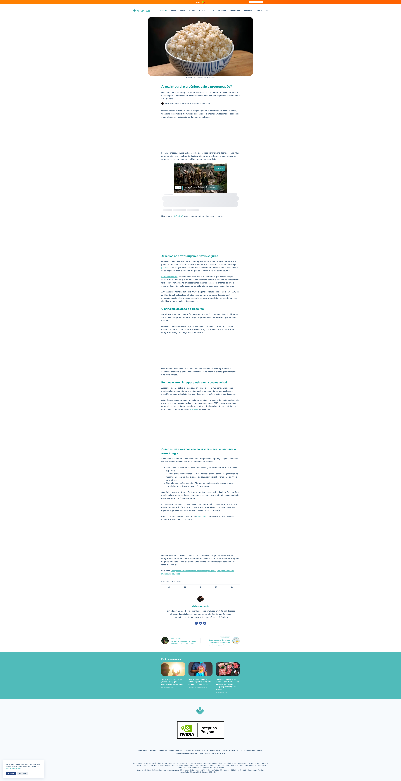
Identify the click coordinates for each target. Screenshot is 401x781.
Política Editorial (213, 750)
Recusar (22, 773)
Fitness (192, 10)
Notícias (163, 10)
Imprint (260, 750)
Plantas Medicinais (219, 10)
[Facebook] (169, 587)
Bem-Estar (248, 10)
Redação (153, 750)
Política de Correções (231, 750)
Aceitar (11, 773)
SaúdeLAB (178, 216)
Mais (258, 10)
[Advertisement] (200, 136)
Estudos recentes (169, 277)
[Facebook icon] (196, 623)
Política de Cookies (248, 750)
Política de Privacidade (13, 768)
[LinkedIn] (216, 587)
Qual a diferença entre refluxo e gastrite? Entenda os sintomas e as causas (199, 681)
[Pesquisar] (267, 10)
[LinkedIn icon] (200, 623)
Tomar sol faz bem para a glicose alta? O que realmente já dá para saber (172, 681)
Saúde (173, 10)
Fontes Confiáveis (175, 750)
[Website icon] (204, 623)
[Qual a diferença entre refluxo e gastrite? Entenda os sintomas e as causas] (200, 669)
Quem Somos (142, 750)
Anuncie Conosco (218, 753)
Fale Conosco (204, 753)
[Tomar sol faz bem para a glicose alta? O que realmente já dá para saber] (173, 669)
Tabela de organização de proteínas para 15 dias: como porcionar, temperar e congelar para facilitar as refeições (227, 684)
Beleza (182, 10)
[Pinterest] (200, 587)
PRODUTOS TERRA (256, 2)
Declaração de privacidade (195, 750)
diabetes (194, 409)
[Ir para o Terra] (200, 2)
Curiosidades (235, 10)
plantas (164, 267)
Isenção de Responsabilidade (186, 753)
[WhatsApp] (232, 587)
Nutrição (202, 10)
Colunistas (163, 750)
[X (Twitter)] (185, 587)
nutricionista (201, 516)
